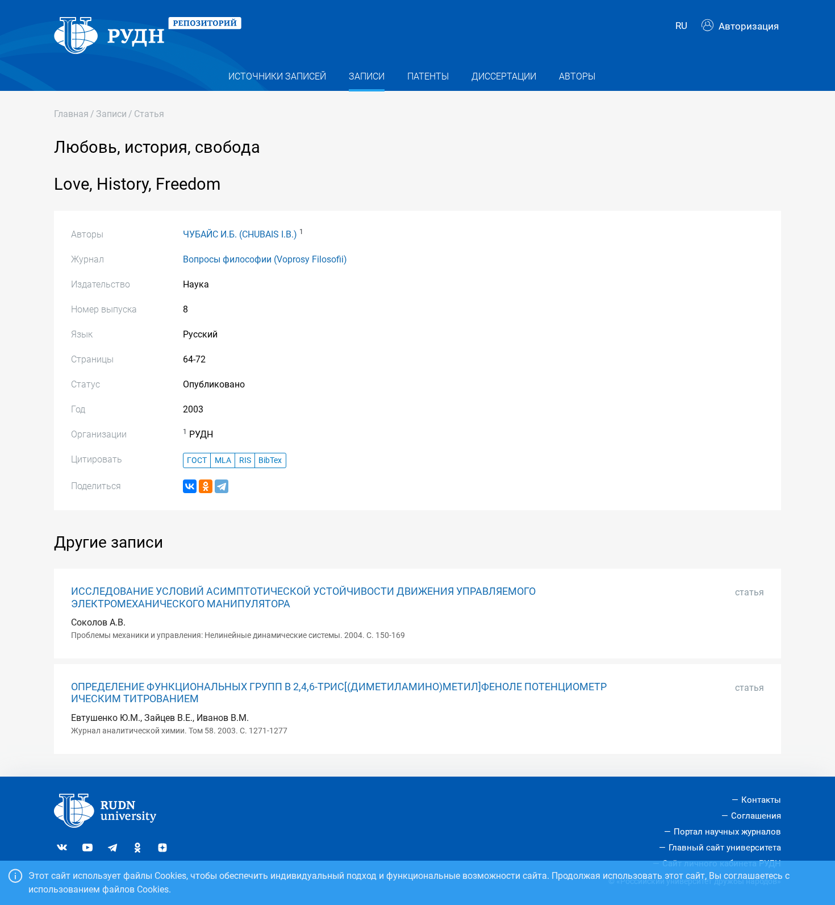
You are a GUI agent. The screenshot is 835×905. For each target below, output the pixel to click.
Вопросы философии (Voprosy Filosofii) (265, 259)
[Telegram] (221, 486)
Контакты (761, 800)
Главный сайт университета (725, 848)
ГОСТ (197, 460)
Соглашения (756, 816)
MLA (223, 460)
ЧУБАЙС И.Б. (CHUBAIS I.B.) (240, 234)
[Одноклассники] (205, 486)
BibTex (270, 460)
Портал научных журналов (727, 832)
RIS (245, 460)
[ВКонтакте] (190, 486)
